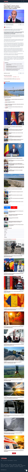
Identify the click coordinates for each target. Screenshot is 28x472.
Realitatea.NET (2, 464)
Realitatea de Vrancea (20, 464)
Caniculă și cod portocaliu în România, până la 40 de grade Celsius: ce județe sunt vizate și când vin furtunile (14, 309)
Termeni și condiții (5, 460)
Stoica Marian (22, 343)
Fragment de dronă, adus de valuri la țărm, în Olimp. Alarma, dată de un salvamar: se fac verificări (15, 221)
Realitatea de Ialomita (16, 466)
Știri (6, 3)
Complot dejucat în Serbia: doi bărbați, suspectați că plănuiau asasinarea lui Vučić (14, 64)
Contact (1, 460)
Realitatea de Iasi (8, 465)
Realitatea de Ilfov (10, 24)
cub (18, 76)
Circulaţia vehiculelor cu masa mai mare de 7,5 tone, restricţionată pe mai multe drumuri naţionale (13, 69)
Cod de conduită (15, 460)
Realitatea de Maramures (17, 465)
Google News (18, 78)
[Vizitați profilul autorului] (4, 24)
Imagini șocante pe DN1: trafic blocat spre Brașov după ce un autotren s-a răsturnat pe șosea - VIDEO (12, 362)
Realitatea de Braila (11, 466)
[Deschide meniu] (23, 1)
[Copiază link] (19, 24)
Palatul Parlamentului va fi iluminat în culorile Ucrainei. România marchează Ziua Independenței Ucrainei (14, 66)
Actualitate (9, 3)
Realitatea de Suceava (12, 465)
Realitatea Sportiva (6, 464)
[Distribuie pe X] (23, 24)
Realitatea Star (10, 464)
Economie (6, 108)
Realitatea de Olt (2, 466)
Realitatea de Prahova (23, 465)
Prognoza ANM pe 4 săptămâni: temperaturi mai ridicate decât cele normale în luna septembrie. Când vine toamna (14, 398)
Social (4, 98)
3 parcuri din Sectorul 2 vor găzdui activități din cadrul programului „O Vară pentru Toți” (16, 214)
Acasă (5, 3)
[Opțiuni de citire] (26, 470)
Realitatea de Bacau (21, 466)
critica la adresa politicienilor (8, 76)
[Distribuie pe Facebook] (20, 24)
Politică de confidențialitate (10, 460)
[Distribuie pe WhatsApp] (22, 24)
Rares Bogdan (14, 76)
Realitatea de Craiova (7, 466)
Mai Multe (14, 453)
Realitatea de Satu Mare (3, 465)
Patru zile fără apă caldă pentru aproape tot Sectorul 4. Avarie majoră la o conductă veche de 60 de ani (16, 139)
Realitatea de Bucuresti (15, 464)
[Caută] (21, 1)
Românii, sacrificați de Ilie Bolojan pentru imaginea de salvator (13, 158)
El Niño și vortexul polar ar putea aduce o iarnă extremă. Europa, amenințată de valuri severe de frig (13, 433)
